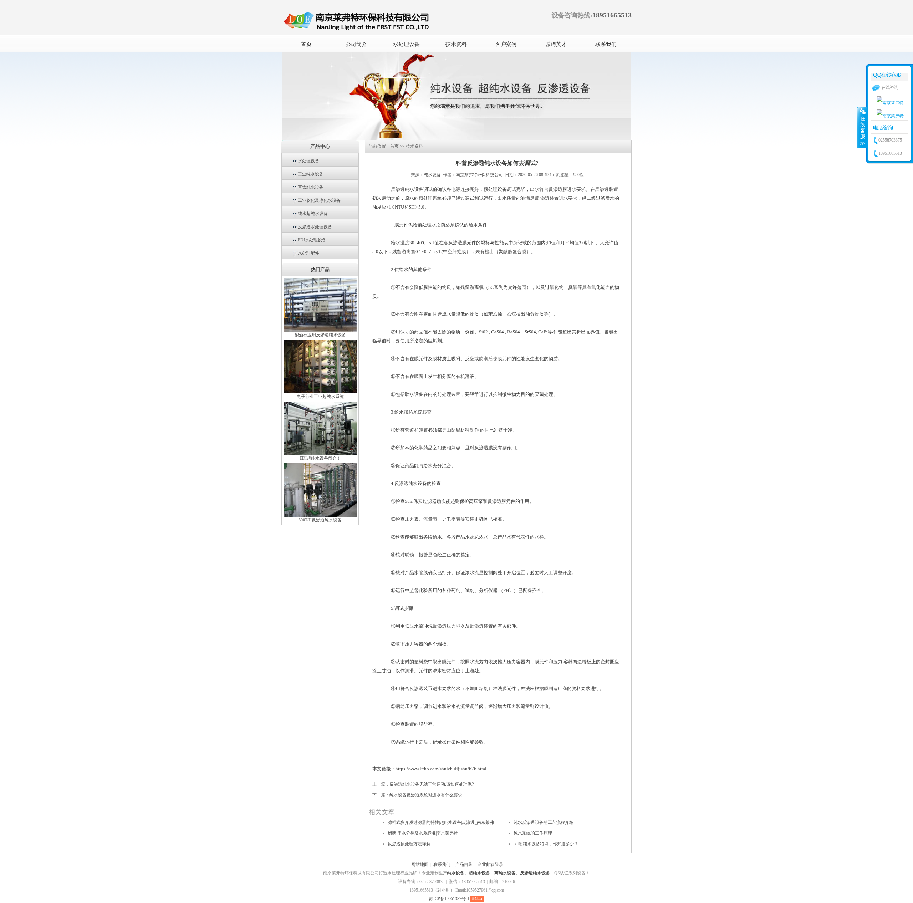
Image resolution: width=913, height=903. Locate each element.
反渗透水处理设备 (315, 226)
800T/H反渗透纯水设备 (320, 519)
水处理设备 (308, 160)
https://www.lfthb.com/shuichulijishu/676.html (441, 768)
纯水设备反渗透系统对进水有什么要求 (425, 794)
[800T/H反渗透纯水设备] (320, 489)
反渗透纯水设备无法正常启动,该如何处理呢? (431, 784)
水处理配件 (308, 253)
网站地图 (419, 864)
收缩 (862, 127)
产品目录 (464, 864)
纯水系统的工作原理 (533, 833)
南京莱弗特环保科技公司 (479, 174)
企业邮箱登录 (490, 864)
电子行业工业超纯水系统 (320, 396)
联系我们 (441, 864)
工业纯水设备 (310, 174)
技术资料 (414, 146)
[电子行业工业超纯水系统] (320, 366)
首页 (306, 44)
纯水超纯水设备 (313, 213)
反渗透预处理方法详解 (409, 843)
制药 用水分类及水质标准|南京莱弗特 (423, 833)
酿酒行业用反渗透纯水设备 (320, 334)
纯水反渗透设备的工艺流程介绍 (543, 822)
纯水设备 (432, 174)
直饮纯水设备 (310, 187)
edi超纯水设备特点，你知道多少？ (546, 843)
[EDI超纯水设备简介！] (320, 427)
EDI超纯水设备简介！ (320, 458)
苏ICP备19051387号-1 (449, 898)
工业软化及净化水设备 (319, 200)
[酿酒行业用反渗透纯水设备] (320, 304)
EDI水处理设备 (312, 240)
